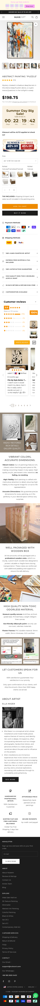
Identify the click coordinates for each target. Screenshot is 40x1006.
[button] (36, 376)
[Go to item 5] (34, 66)
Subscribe (10, 861)
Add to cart (20, 206)
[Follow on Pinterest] (15, 981)
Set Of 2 (5, 920)
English (31, 987)
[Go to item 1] (5, 66)
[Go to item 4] (27, 66)
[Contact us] (35, 995)
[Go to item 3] (19, 66)
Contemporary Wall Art (11, 927)
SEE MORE (10, 779)
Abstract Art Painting (10, 909)
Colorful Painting (9, 912)
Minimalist (6, 905)
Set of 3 (5, 923)
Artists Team (7, 884)
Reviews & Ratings (9, 876)
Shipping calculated (19, 102)
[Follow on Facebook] (3, 981)
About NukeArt (8, 873)
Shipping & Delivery (10, 937)
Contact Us (6, 880)
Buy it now (20, 213)
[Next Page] (30, 405)
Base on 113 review (11, 311)
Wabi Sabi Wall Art (9, 898)
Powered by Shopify (26, 991)
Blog (4, 887)
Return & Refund (8, 941)
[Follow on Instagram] (9, 981)
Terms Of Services (9, 952)
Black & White (7, 916)
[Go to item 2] (12, 66)
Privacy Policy (7, 948)
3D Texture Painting (10, 901)
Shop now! (29, 6)
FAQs (4, 945)
